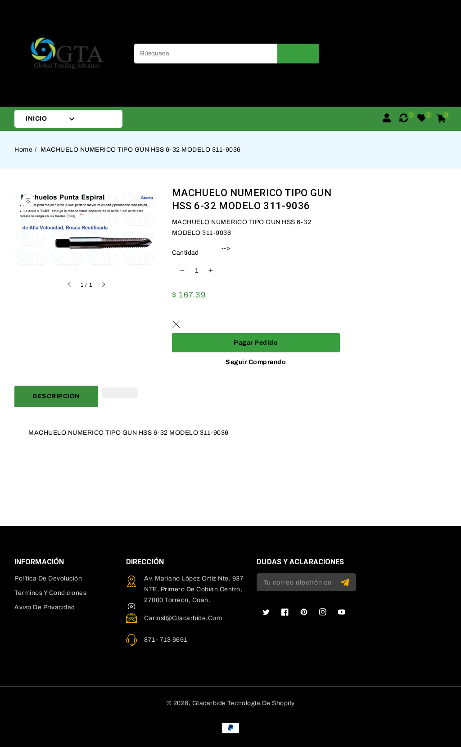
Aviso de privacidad (44, 607)
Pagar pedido (256, 342)
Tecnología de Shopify (261, 703)
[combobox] (226, 53)
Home (23, 149)
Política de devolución (48, 578)
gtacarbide (209, 703)
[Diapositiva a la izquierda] (70, 286)
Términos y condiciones (50, 593)
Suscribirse (346, 582)
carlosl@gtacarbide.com (183, 618)
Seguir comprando (256, 362)
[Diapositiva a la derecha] (103, 286)
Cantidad (185, 252)
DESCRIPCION (56, 396)
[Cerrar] (176, 324)
